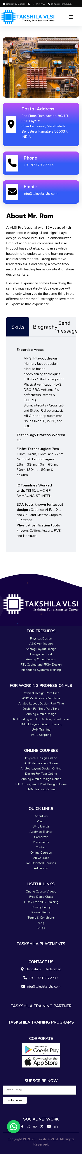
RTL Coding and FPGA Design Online (41, 784)
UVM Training (41, 730)
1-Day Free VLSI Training (41, 902)
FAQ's (41, 928)
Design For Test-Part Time (41, 709)
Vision (41, 821)
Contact (41, 847)
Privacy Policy (41, 907)
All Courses (41, 858)
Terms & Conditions (41, 918)
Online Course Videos (41, 891)
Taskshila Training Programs (41, 1022)
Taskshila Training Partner (41, 1006)
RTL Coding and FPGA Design (41, 665)
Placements (41, 842)
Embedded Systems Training (41, 670)
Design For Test (41, 654)
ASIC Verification (41, 644)
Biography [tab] (42, 326)
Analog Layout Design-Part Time (41, 703)
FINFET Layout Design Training (41, 724)
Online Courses (41, 853)
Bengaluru (55, 4)
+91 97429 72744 (39, 165)
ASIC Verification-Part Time (41, 698)
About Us (41, 816)
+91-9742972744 (44, 978)
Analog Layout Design (41, 649)
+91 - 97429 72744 (38, 4)
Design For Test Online (41, 774)
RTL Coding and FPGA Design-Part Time (41, 719)
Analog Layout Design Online (41, 768)
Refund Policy (41, 912)
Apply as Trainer (41, 832)
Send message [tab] (66, 327)
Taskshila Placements (41, 943)
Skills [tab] (17, 326)
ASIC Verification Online (41, 763)
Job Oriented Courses (41, 863)
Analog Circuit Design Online (41, 779)
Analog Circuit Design (41, 659)
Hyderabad (67, 4)
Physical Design (41, 638)
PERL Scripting (41, 735)
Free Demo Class (41, 897)
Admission (41, 868)
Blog (41, 923)
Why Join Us (41, 826)
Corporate (41, 837)
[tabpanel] (41, 444)
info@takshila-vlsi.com (15, 4)
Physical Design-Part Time (41, 693)
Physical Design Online (41, 758)
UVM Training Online (41, 789)
